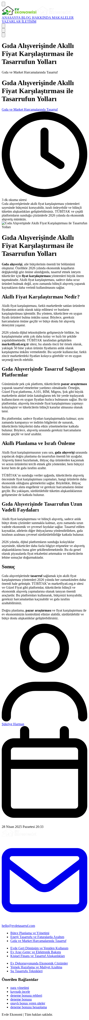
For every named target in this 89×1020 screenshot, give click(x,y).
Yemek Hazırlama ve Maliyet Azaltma (36, 967)
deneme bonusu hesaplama (28, 1007)
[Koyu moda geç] (3, 30)
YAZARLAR (12, 21)
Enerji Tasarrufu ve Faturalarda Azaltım (37, 937)
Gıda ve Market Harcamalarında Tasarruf (30, 109)
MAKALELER (63, 17)
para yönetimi (19, 988)
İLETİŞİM (29, 21)
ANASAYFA (11, 17)
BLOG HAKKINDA (36, 17)
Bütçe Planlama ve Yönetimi (29, 933)
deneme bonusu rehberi (26, 995)
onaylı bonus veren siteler (27, 1003)
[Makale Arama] (3, 26)
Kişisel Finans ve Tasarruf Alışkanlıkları (37, 956)
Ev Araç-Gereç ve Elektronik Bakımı (35, 952)
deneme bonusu (21, 999)
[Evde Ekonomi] (36, 14)
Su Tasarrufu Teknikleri (26, 971)
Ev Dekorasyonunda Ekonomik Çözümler (39, 963)
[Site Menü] (3, 4)
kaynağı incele (20, 991)
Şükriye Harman (13, 724)
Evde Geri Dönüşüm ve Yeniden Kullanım (39, 948)
